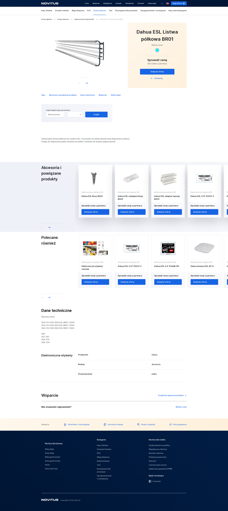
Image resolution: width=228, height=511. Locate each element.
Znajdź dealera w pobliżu (159, 445)
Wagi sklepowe (78, 10)
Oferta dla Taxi (51, 469)
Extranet (141, 3)
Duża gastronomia (52, 461)
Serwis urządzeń (148, 424)
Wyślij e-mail (181, 407)
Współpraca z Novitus (158, 449)
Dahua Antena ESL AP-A (202, 266)
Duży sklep (49, 453)
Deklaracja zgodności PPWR (160, 469)
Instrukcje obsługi (115, 424)
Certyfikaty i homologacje (79, 424)
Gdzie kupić (152, 3)
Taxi (110, 10)
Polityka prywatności (157, 457)
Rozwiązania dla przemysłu (126, 10)
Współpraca (107, 3)
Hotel (47, 465)
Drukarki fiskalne (62, 10)
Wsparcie (96, 3)
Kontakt (119, 3)
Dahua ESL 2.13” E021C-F (202, 196)
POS (89, 10)
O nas (87, 3)
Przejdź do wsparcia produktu (171, 395)
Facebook (157, 481)
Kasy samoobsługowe (178, 10)
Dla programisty (180, 424)
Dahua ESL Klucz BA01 (92, 196)
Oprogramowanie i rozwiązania (153, 10)
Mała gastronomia (52, 457)
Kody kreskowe (99, 10)
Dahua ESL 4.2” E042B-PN (166, 266)
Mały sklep (49, 449)
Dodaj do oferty (157, 72)
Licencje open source (158, 465)
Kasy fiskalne (46, 10)
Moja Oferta (178, 3)
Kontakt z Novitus (156, 453)
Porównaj (158, 78)
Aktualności (130, 3)
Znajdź (96, 114)
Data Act (152, 461)
